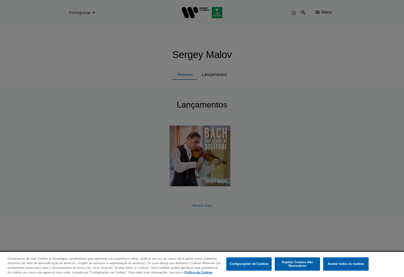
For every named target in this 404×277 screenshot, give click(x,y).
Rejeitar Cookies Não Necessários (297, 264)
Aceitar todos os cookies (346, 264)
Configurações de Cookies (249, 264)
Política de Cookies (198, 272)
